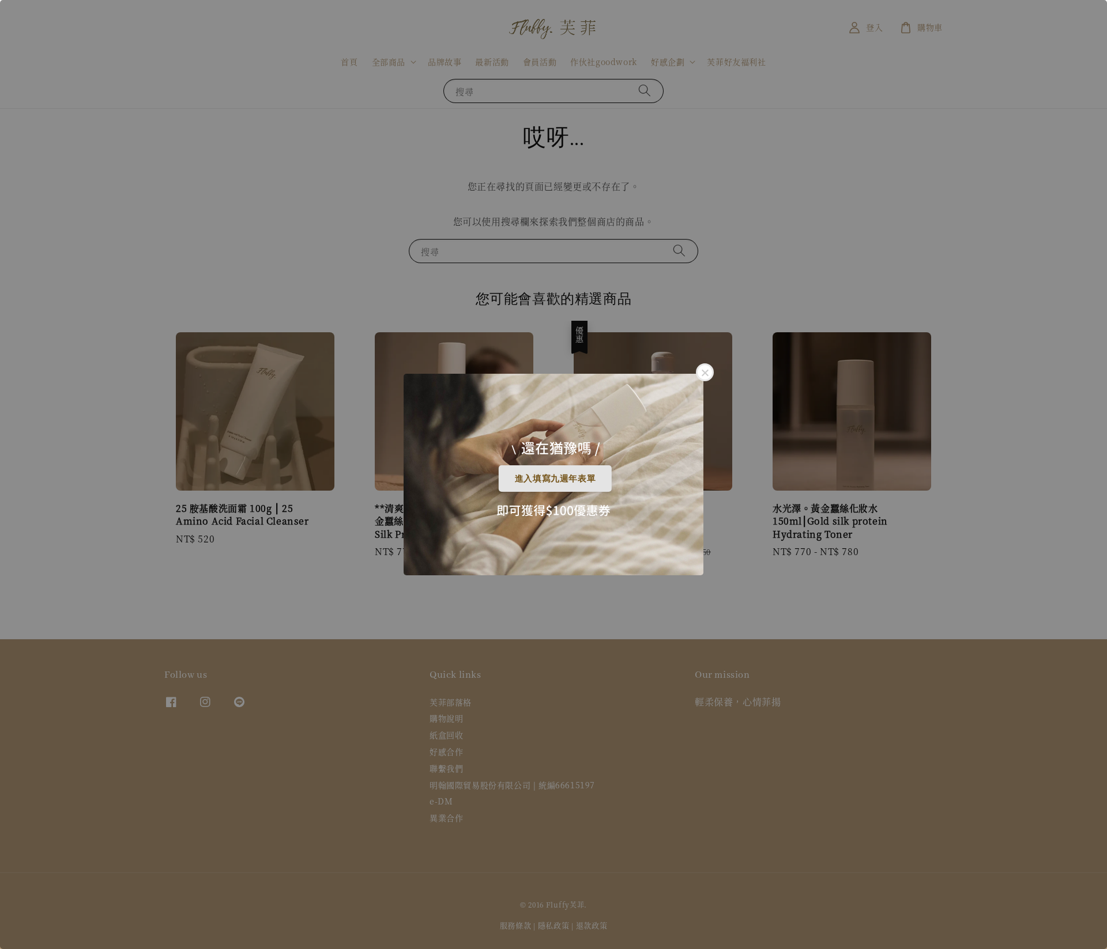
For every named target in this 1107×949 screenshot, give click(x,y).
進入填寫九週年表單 (555, 478)
